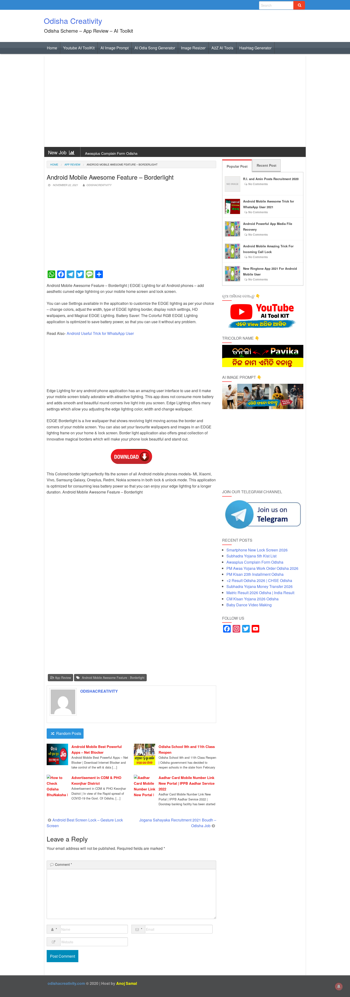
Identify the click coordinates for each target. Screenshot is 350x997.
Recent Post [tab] (266, 165)
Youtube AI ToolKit (79, 48)
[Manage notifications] (339, 986)
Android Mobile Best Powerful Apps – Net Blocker (96, 749)
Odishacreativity (98, 185)
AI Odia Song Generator (155, 48)
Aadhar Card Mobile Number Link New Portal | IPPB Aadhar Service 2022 (187, 783)
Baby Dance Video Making (249, 605)
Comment (63, 864)
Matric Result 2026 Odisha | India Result (260, 592)
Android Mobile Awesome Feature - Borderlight (113, 677)
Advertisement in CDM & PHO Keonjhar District (96, 780)
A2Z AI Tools (222, 48)
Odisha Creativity (73, 20)
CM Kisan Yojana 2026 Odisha (252, 599)
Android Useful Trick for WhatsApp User (100, 333)
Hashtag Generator (255, 48)
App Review (72, 164)
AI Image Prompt (114, 48)
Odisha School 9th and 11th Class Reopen (187, 749)
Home (52, 48)
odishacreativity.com (66, 983)
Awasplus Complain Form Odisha (111, 153)
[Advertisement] (175, 101)
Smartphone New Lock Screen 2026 (257, 550)
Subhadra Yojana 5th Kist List (251, 556)
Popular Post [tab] (237, 166)
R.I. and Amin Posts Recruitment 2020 (271, 179)
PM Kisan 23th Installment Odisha (255, 574)
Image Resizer (193, 48)
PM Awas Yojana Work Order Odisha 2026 (262, 568)
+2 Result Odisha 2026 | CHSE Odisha (259, 580)
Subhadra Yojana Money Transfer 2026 (259, 586)
